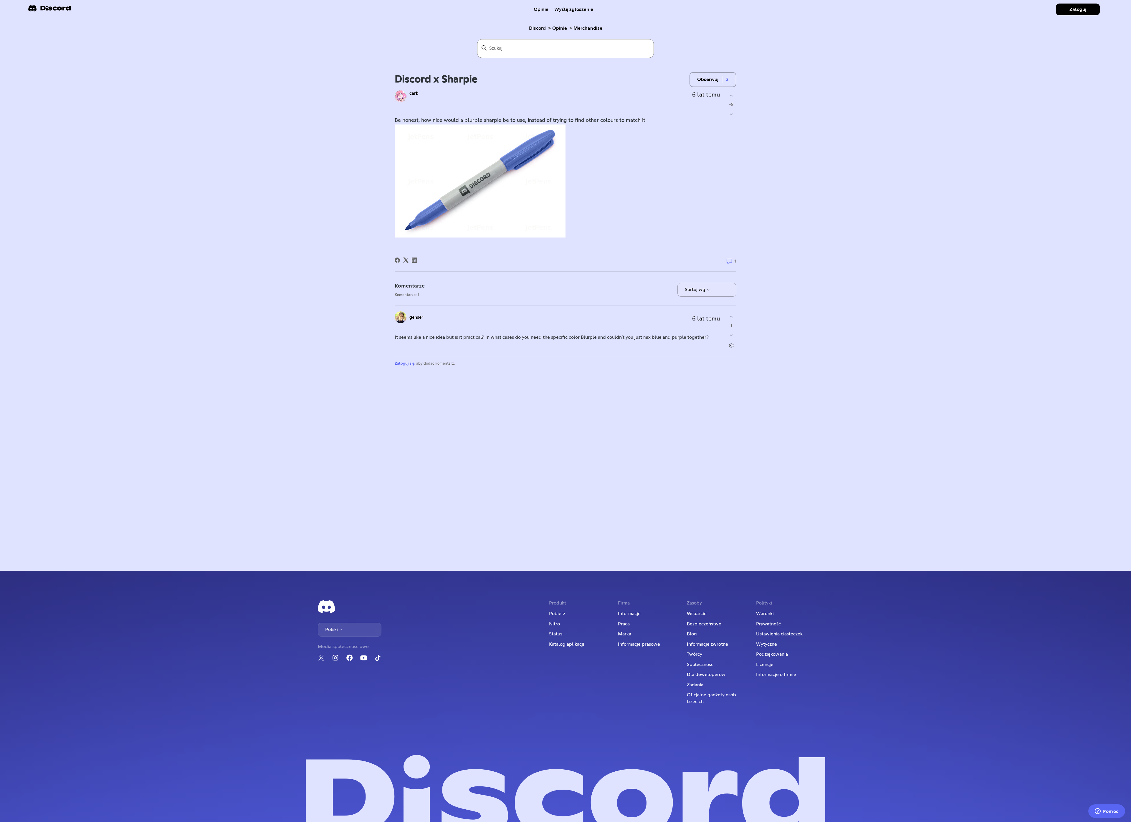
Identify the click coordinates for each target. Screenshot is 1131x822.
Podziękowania (772, 654)
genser (416, 317)
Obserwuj (707, 79)
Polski (332, 629)
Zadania (695, 684)
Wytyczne (766, 644)
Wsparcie (697, 613)
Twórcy (694, 654)
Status (555, 634)
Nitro (554, 624)
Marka (624, 634)
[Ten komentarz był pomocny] (731, 316)
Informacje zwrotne (707, 644)
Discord (537, 28)
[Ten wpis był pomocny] (731, 95)
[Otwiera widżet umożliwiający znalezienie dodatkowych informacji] (1106, 811)
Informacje (629, 613)
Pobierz (557, 613)
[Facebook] (397, 260)
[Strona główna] (49, 10)
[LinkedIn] (414, 260)
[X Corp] (406, 260)
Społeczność (700, 664)
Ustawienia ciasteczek (779, 634)
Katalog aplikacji (566, 644)
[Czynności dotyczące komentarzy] (731, 346)
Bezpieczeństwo (704, 624)
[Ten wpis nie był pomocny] (731, 114)
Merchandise (587, 28)
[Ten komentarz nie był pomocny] (731, 335)
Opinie (541, 9)
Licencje (764, 664)
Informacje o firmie (776, 674)
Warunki (765, 613)
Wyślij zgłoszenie (573, 9)
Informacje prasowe (639, 644)
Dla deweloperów (706, 674)
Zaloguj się (404, 364)
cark (413, 93)
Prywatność (768, 624)
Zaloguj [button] (1077, 9)
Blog (692, 634)
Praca (624, 624)
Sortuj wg (696, 289)
